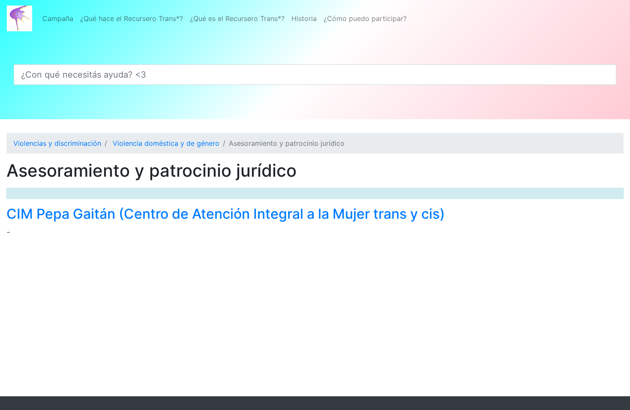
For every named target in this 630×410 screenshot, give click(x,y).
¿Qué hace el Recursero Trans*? (131, 18)
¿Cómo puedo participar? (365, 18)
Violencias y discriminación (57, 143)
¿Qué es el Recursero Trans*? (237, 18)
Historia (304, 18)
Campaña (57, 18)
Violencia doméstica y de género (166, 143)
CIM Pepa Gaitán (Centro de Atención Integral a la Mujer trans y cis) (225, 213)
